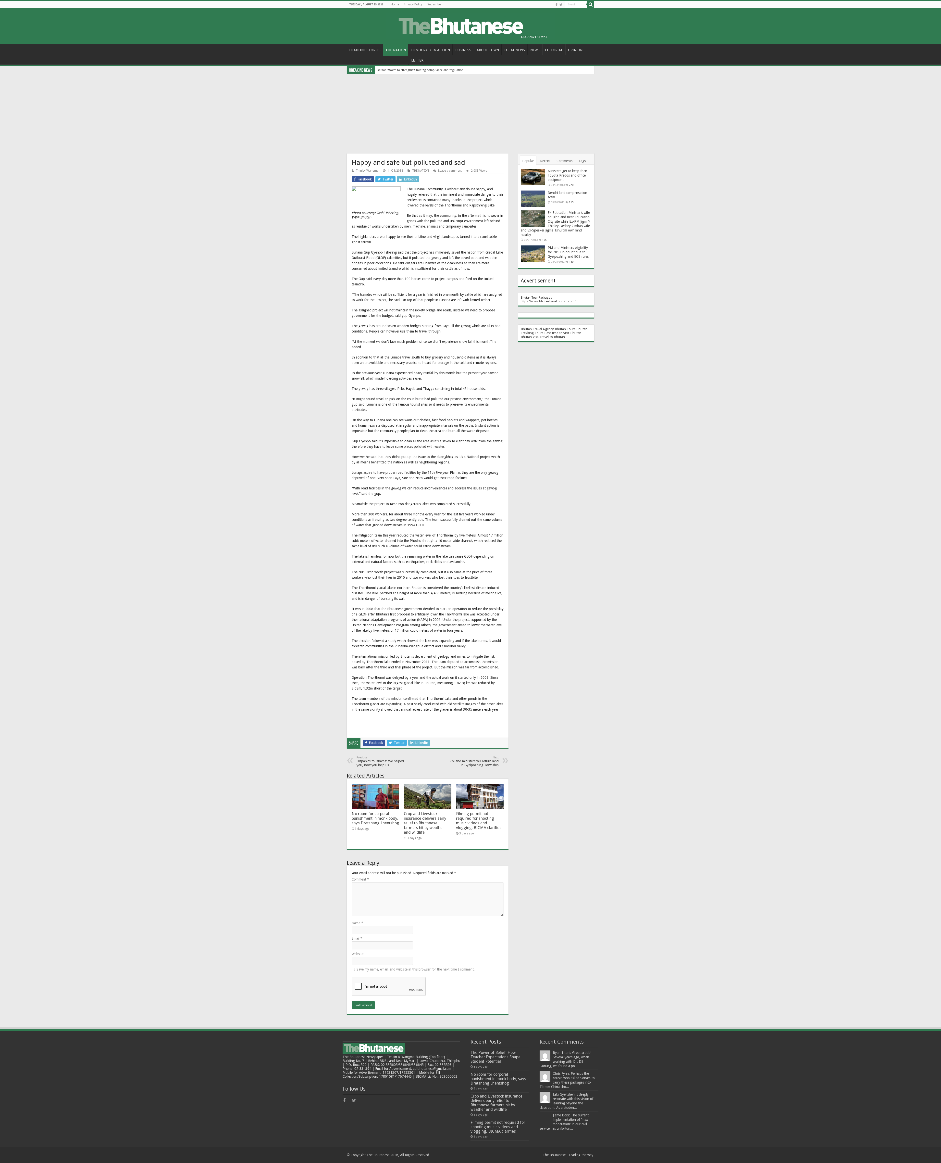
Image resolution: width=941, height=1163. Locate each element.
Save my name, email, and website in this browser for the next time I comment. (416, 969)
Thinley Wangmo (367, 170)
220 (571, 185)
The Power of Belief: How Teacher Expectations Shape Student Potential (495, 1057)
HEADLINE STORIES (365, 50)
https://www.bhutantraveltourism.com (547, 301)
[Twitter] (561, 5)
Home (395, 4)
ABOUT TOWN (488, 50)
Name (357, 923)
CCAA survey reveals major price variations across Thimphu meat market (428, 70)
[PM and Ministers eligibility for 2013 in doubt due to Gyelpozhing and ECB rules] (533, 253)
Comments (564, 161)
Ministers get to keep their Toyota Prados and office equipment (567, 175)
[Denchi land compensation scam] (533, 199)
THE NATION (395, 50)
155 (544, 240)
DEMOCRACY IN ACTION (430, 50)
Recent (545, 161)
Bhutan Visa (530, 337)
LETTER (417, 60)
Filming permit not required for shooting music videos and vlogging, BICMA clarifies (478, 820)
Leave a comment (450, 170)
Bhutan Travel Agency (537, 329)
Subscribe (434, 4)
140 (571, 261)
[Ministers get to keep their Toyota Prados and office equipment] (533, 177)
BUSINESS (463, 50)
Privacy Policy (413, 4)
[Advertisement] (470, 111)
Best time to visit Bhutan (562, 333)
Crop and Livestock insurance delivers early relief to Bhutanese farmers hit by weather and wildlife (425, 823)
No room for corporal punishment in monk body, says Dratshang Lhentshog (375, 818)
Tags (582, 161)
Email (357, 938)
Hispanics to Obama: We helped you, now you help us (380, 761)
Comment (360, 879)
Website (357, 954)
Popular (528, 161)
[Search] (590, 4)
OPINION (575, 50)
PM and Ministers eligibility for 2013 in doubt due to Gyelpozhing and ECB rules (568, 252)
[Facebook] (556, 5)
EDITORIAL (554, 50)
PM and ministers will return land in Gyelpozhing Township (474, 761)
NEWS (535, 50)
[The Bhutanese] (470, 25)
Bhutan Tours (565, 329)
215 (571, 202)
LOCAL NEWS (514, 50)
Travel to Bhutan (552, 337)
